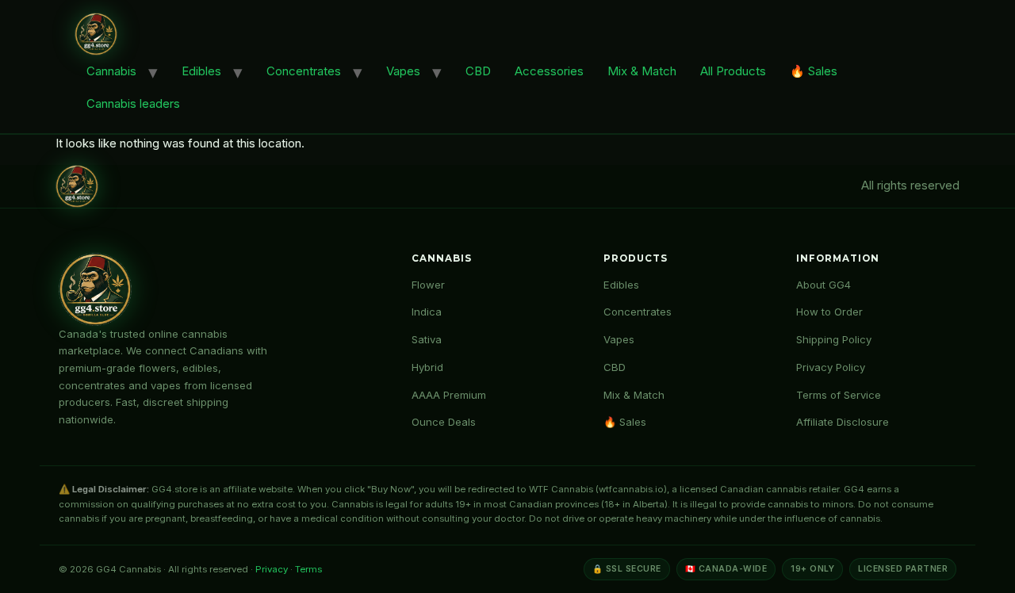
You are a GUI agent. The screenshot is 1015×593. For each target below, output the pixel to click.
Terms (308, 569)
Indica (427, 311)
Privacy (271, 569)
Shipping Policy (833, 339)
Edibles (201, 70)
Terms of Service (838, 394)
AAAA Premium (449, 394)
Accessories (549, 70)
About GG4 (823, 284)
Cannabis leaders (133, 103)
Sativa (427, 339)
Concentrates (303, 70)
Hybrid (427, 367)
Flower (428, 284)
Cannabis (111, 70)
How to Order (829, 311)
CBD (478, 70)
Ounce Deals (444, 421)
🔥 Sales (813, 70)
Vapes (403, 70)
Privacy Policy (830, 367)
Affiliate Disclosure (842, 421)
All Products (733, 70)
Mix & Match (641, 70)
